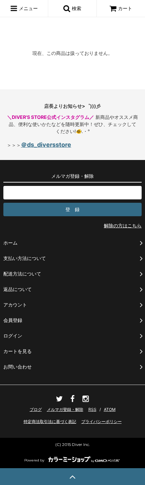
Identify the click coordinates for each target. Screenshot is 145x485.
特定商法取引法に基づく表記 (50, 421)
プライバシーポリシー (101, 421)
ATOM (110, 409)
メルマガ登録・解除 (65, 409)
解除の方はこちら (123, 225)
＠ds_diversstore (46, 144)
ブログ (36, 409)
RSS (92, 409)
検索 (75, 8)
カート (125, 8)
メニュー (28, 8)
